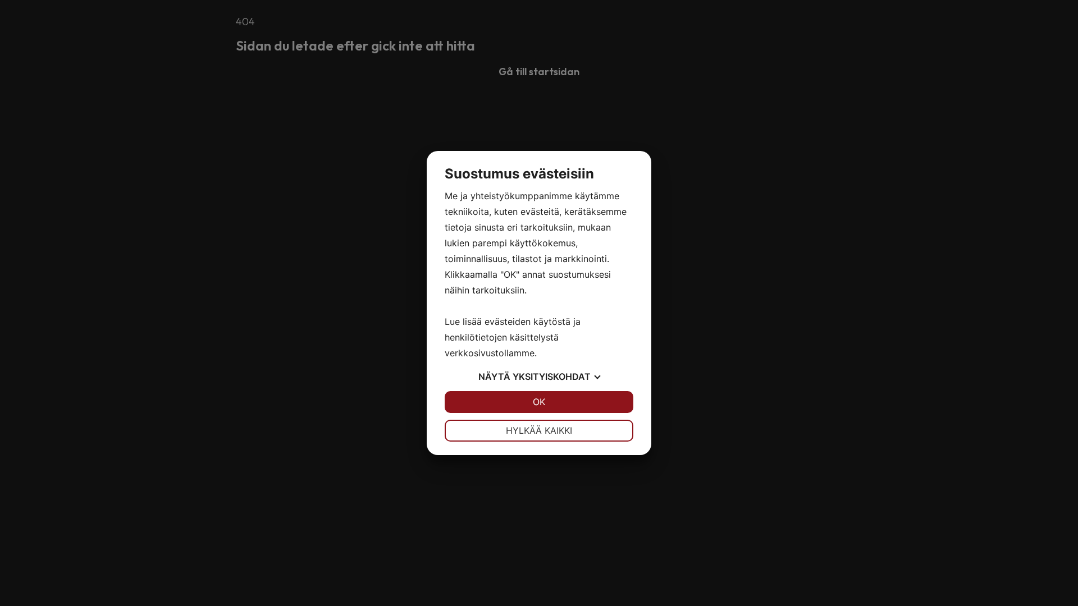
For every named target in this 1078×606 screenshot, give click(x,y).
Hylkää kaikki (539, 430)
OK (539, 401)
